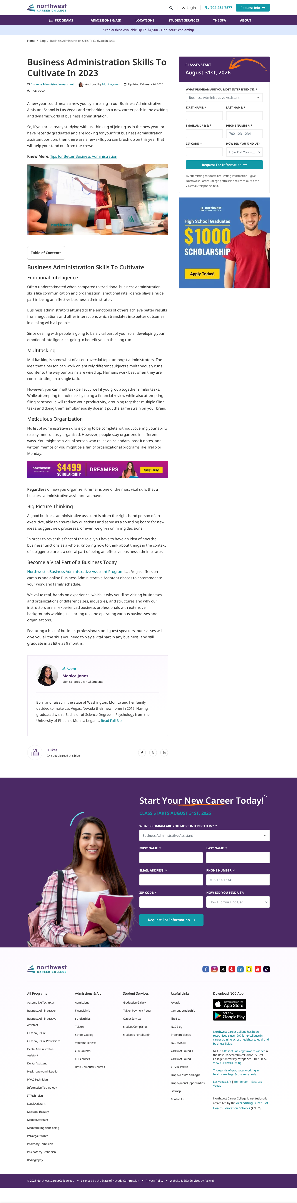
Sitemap (176, 1091)
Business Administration (42, 1010)
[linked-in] (164, 752)
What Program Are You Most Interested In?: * (221, 89)
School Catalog (84, 1035)
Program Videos (181, 1035)
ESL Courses (82, 1059)
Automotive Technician (41, 1002)
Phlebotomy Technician (41, 1152)
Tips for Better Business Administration (83, 156)
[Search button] (171, 7)
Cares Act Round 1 (182, 1051)
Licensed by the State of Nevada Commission (110, 1181)
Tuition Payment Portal (137, 1010)
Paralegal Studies (37, 1136)
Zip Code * (194, 144)
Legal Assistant (36, 1104)
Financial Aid (82, 1010)
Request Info (250, 7)
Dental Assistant (37, 1063)
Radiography (35, 1160)
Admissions (82, 1002)
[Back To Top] (11, 1178)
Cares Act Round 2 (182, 1059)
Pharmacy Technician (40, 1144)
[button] (244, 152)
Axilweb (210, 1181)
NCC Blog (176, 1027)
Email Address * (198, 125)
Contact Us (177, 1099)
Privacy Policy (154, 1181)
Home (31, 41)
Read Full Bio (111, 720)
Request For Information (222, 164)
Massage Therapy (38, 1112)
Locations (144, 20)
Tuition (79, 1027)
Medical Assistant (37, 1120)
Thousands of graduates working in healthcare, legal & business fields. (236, 1072)
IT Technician (35, 1096)
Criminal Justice (36, 1033)
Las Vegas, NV (222, 1082)
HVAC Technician (37, 1079)
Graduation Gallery (134, 1002)
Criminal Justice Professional (44, 1041)
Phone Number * (239, 125)
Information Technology (42, 1087)
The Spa (219, 20)
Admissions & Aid (106, 20)
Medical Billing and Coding (43, 1128)
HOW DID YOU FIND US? (243, 144)
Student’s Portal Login (136, 1035)
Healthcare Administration (43, 1071)
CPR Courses (82, 1051)
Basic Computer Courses (90, 1067)
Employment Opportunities (188, 1083)
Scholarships (82, 1019)
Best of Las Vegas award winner (244, 1051)
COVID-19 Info (179, 1067)
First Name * (196, 107)
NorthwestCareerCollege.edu (55, 1181)
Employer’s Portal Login (185, 1075)
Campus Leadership (183, 1010)
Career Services (132, 1019)
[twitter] (153, 752)
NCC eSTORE (178, 1043)
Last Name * (235, 107)
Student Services (184, 20)
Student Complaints (135, 1027)
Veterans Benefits (85, 1043)
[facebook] (142, 752)
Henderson (241, 1082)
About (245, 20)
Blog (43, 41)
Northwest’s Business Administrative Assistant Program (75, 571)
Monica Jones (111, 84)
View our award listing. (227, 1063)
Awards (175, 1002)
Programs (64, 20)
